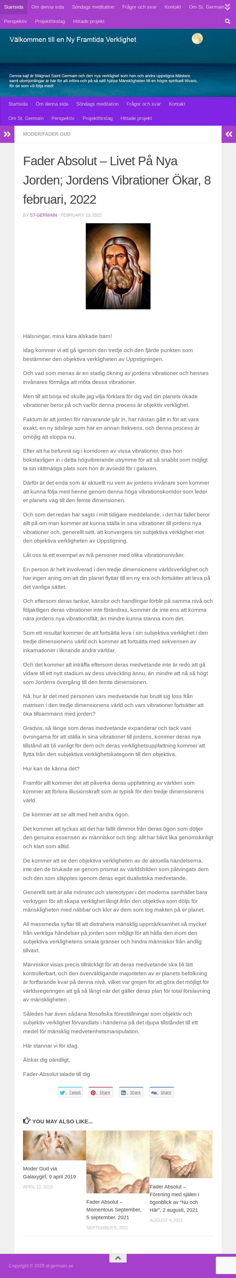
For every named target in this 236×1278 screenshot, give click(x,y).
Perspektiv (15, 21)
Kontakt (173, 7)
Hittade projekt (88, 21)
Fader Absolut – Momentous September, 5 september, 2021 (113, 1209)
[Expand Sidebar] (7, 134)
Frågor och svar (139, 7)
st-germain (43, 215)
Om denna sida (47, 7)
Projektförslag (50, 21)
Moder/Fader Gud (47, 134)
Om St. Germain (206, 7)
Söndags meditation (93, 7)
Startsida (13, 7)
